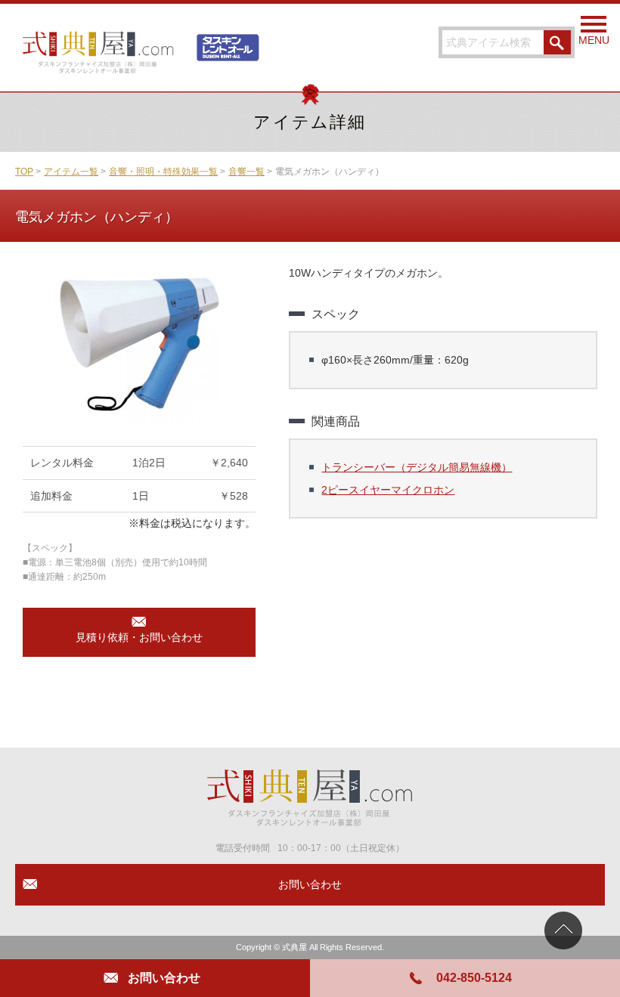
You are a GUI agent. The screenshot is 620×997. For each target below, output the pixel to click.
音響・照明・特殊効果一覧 (163, 171)
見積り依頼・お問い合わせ (139, 637)
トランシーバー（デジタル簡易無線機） (416, 467)
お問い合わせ (164, 977)
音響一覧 (246, 171)
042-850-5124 (474, 977)
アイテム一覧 (71, 171)
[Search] (557, 42)
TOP (24, 171)
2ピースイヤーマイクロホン (387, 490)
